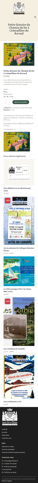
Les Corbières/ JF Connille (14, 349)
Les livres (15, 108)
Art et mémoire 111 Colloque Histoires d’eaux (19, 249)
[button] (35, 17)
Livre (13, 110)
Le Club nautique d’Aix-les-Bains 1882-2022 (17, 290)
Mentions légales (7, 481)
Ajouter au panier (21, 102)
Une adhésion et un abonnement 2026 (17, 189)
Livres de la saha (26, 108)
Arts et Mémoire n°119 (12, 401)
